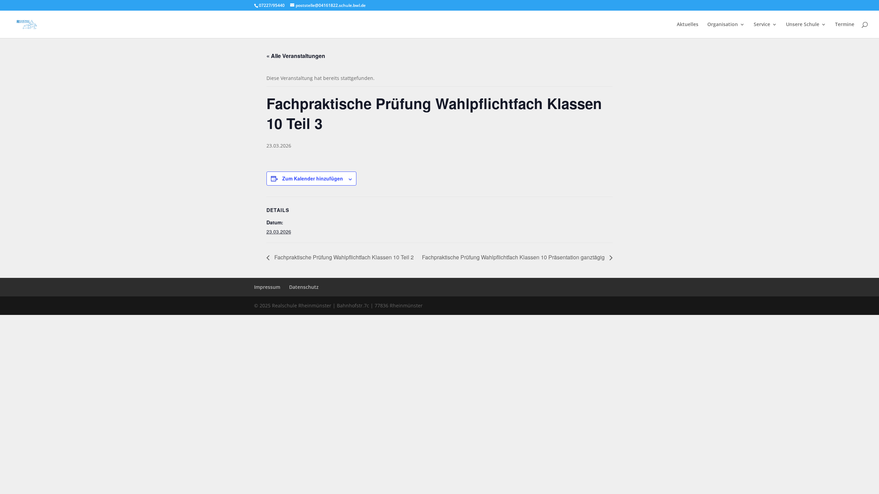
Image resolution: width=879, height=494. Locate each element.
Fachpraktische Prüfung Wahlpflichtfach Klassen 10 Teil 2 (343, 257)
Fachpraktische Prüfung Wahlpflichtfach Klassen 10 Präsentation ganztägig (514, 257)
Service (762, 24)
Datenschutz (304, 287)
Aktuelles (687, 24)
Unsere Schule (802, 24)
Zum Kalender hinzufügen (312, 178)
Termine (844, 24)
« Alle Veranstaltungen (295, 56)
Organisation (722, 24)
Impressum (267, 287)
